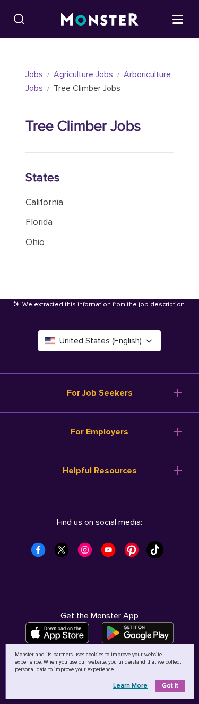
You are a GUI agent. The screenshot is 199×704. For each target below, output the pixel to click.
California (44, 202)
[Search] (19, 19)
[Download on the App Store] (57, 632)
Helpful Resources (100, 470)
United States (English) (100, 341)
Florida (39, 222)
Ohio (35, 242)
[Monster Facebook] (41, 553)
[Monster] (100, 19)
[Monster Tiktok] (158, 553)
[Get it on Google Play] (138, 632)
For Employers (99, 431)
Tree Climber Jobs (83, 126)
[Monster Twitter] (64, 553)
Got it (170, 686)
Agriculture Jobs (83, 74)
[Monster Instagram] (88, 553)
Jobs (34, 74)
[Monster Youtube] (111, 553)
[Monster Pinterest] (134, 553)
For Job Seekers (100, 393)
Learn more (130, 686)
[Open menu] (177, 18)
